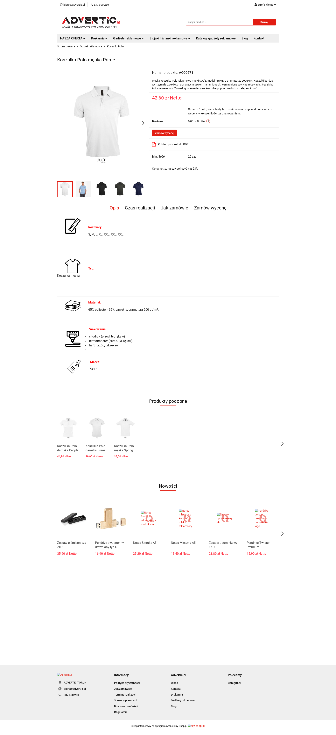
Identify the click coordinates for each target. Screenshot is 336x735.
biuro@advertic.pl (75, 688)
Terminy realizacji (125, 694)
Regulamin (121, 712)
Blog (245, 38)
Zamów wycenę (164, 133)
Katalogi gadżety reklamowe (216, 38)
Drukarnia (177, 694)
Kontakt (259, 38)
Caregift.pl (234, 682)
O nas (174, 682)
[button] (122, 675)
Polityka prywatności (127, 682)
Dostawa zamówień (126, 706)
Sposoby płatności (125, 700)
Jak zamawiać (123, 688)
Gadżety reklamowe (183, 700)
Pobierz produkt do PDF (173, 144)
